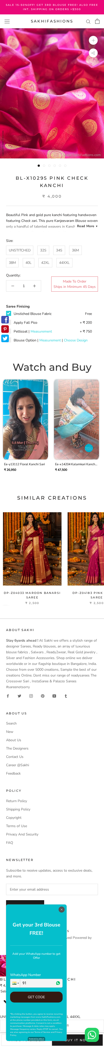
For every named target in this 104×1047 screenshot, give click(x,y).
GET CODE (36, 997)
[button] (15, 983)
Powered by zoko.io (36, 1039)
